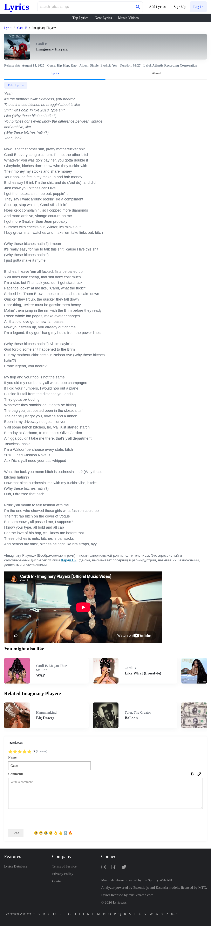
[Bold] (192, 773)
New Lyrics (103, 18)
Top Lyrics (80, 18)
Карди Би (68, 560)
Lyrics (16, 7)
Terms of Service (64, 866)
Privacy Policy (62, 874)
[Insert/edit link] (199, 773)
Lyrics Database (15, 866)
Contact (57, 881)
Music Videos (128, 18)
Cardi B (22, 27)
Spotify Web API (160, 880)
